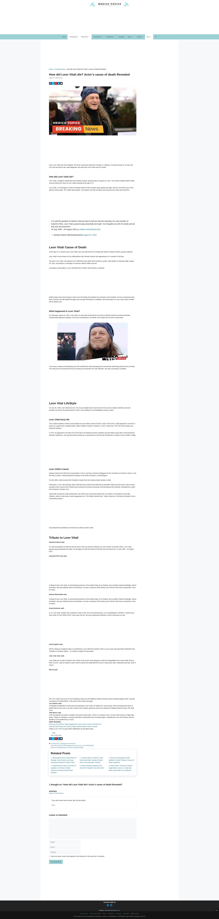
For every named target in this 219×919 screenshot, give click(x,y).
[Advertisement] (92, 55)
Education (121, 37)
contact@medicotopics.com (112, 910)
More (148, 37)
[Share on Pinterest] (55, 83)
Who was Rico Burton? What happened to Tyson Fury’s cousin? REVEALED (75, 724)
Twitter (60, 729)
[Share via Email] (61, 83)
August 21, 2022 (90, 235)
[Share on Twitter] (53, 83)
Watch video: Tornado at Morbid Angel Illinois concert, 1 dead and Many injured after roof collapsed (120, 768)
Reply (53, 805)
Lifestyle (139, 37)
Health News (110, 37)
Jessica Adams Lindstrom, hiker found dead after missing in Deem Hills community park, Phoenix (91, 760)
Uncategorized (64, 743)
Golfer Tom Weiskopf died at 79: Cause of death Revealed (67, 747)
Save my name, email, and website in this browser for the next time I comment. (78, 856)
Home (64, 37)
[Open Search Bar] (155, 36)
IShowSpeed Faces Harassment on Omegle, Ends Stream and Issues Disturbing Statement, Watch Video (64, 760)
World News (84, 37)
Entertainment (97, 37)
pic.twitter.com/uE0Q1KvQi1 (88, 229)
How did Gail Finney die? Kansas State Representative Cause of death (73, 726)
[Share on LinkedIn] (58, 83)
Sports (129, 37)
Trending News (73, 37)
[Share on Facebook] (50, 83)
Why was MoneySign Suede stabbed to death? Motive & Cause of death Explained (121, 760)
